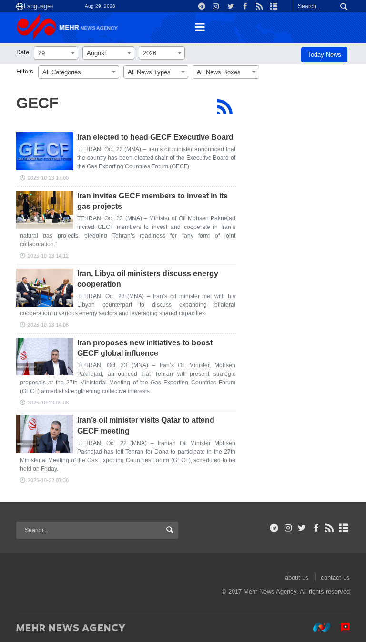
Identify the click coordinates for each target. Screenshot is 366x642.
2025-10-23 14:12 (48, 256)
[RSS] (224, 106)
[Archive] (344, 528)
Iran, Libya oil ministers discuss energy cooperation (147, 278)
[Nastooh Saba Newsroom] (317, 627)
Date (22, 52)
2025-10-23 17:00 (48, 178)
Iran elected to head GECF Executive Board (155, 137)
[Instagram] (288, 528)
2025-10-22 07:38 (48, 480)
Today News (324, 54)
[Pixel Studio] (341, 627)
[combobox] (56, 53)
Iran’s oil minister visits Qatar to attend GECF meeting (145, 425)
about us (297, 577)
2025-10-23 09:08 (48, 402)
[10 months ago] (44, 151)
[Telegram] (274, 528)
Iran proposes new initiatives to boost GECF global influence (145, 348)
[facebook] (316, 528)
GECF (37, 103)
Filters (24, 71)
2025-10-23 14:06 (48, 325)
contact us (335, 577)
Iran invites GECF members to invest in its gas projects (152, 201)
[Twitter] (302, 528)
